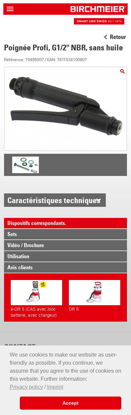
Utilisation (18, 256)
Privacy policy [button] (26, 387)
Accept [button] (70, 403)
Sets (12, 234)
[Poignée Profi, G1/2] (122, 71)
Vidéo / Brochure (25, 245)
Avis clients (20, 267)
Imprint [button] (55, 387)
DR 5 (74, 309)
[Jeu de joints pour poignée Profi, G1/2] (25, 172)
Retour (118, 37)
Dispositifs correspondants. (36, 223)
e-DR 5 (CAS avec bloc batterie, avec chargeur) (34, 312)
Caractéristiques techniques (53, 200)
